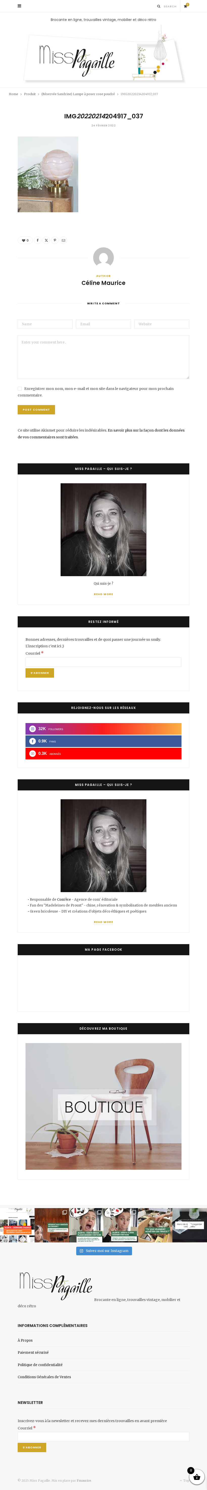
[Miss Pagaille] (103, 55)
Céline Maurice (103, 283)
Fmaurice (84, 1480)
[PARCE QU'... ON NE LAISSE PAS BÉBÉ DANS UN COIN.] (121, 1225)
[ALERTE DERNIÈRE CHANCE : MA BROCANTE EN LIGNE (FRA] (17, 1225)
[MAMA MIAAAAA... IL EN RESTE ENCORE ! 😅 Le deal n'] (86, 1225)
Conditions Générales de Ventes (44, 1377)
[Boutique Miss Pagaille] (103, 1168)
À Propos (25, 1340)
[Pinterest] (55, 240)
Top (186, 1480)
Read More (103, 594)
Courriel (34, 653)
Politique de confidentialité (40, 1365)
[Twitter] (46, 240)
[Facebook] (37, 240)
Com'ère (64, 899)
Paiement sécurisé (33, 1352)
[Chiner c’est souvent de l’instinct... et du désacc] (155, 1225)
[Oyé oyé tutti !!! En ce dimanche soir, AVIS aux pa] (52, 1225)
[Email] (63, 240)
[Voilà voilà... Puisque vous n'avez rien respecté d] (189, 1225)
